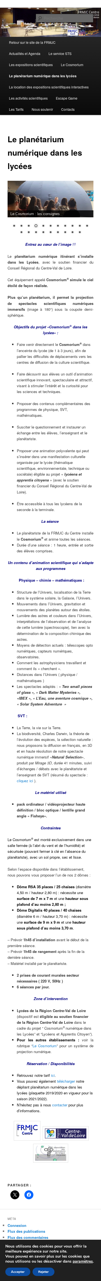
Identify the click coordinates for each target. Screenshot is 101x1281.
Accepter (18, 1272)
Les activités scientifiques (28, 98)
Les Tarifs (16, 109)
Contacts (68, 109)
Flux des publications (26, 1231)
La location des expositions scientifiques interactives (49, 87)
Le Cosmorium (72, 64)
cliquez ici (25, 780)
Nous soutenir (42, 109)
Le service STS (60, 53)
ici (53, 1075)
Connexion (17, 1225)
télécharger (66, 1081)
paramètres (83, 1261)
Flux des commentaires (28, 1237)
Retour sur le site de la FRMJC (32, 42)
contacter (59, 1104)
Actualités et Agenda (24, 53)
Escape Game (66, 98)
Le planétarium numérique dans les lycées (43, 75)
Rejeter (43, 1272)
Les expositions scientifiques (31, 64)
